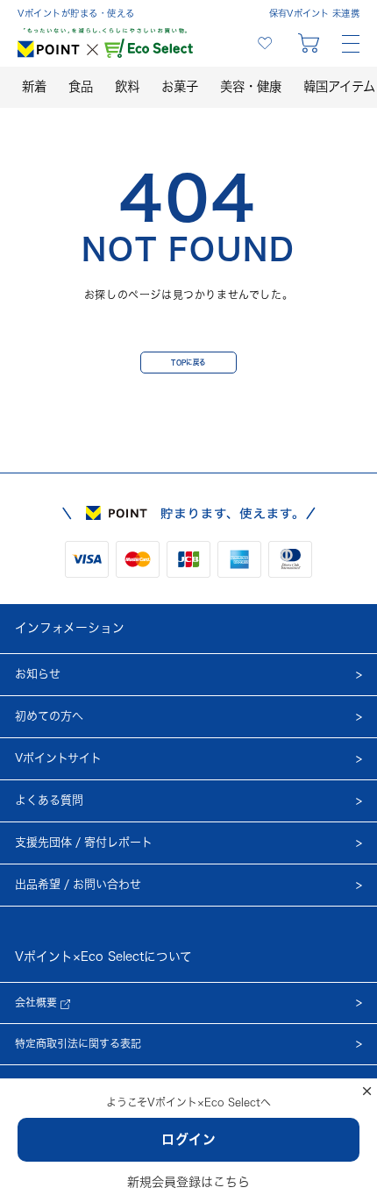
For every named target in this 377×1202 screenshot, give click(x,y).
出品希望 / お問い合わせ (78, 884)
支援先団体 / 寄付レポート (84, 842)
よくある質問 (49, 800)
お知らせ (37, 673)
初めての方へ (49, 716)
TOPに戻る (188, 362)
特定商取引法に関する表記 (78, 1043)
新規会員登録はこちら (188, 1182)
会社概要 (37, 1002)
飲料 (127, 86)
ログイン (189, 1139)
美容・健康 (250, 86)
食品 (80, 86)
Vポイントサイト (58, 758)
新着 (34, 86)
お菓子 (179, 86)
